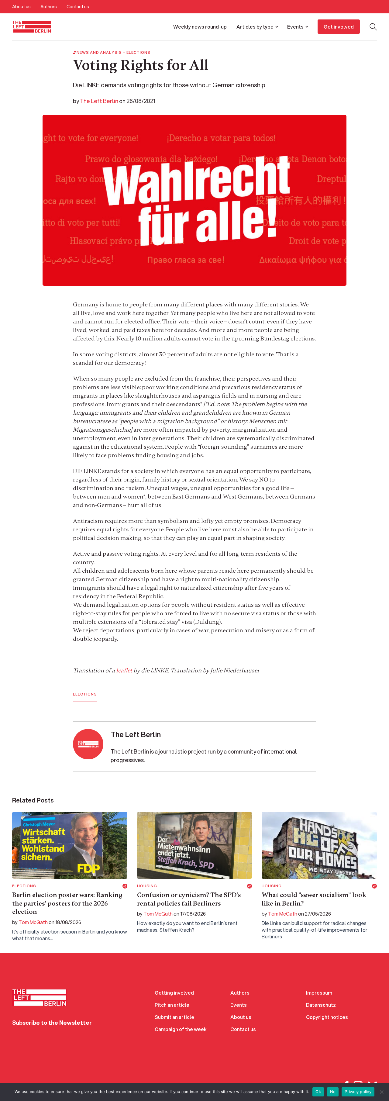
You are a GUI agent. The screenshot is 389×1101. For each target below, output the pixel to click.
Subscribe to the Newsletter (52, 1023)
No (333, 1091)
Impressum (319, 992)
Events (295, 26)
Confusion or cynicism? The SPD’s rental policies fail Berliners (189, 899)
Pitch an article (172, 1004)
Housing (147, 886)
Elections (138, 52)
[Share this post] (124, 886)
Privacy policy (358, 1091)
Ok (318, 1091)
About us (21, 7)
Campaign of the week (181, 1029)
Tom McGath (33, 922)
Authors (48, 7)
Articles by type (255, 26)
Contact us (78, 7)
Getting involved (174, 992)
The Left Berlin (99, 101)
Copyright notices (327, 1016)
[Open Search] (373, 26)
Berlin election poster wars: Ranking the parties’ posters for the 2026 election (67, 903)
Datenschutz (321, 1004)
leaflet (124, 670)
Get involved (339, 26)
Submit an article (174, 1016)
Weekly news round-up (200, 26)
